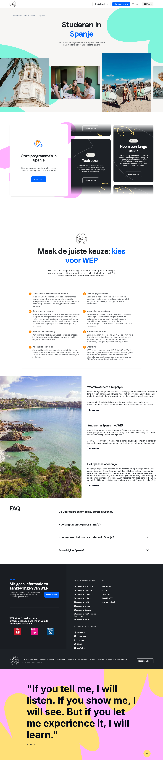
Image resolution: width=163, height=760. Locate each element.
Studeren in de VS (82, 620)
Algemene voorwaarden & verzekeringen (53, 659)
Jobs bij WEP (107, 598)
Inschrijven (51, 594)
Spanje (42, 15)
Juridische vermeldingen (30, 659)
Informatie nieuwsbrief (97, 659)
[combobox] (145, 660)
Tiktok (79, 644)
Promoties (106, 594)
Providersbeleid (83, 659)
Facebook (81, 632)
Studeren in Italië (81, 602)
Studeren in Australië (83, 586)
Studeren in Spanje (82, 610)
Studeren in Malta (82, 606)
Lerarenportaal (108, 602)
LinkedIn (80, 640)
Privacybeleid (72, 659)
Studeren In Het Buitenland (24, 15)
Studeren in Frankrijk (83, 594)
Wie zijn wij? (107, 586)
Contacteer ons (121, 4)
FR (133, 4)
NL (137, 4)
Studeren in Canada (83, 590)
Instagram (81, 636)
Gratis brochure (101, 4)
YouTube (81, 648)
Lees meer (37, 326)
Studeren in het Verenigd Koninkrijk (85, 615)
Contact (105, 590)
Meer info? (38, 179)
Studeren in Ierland (82, 598)
